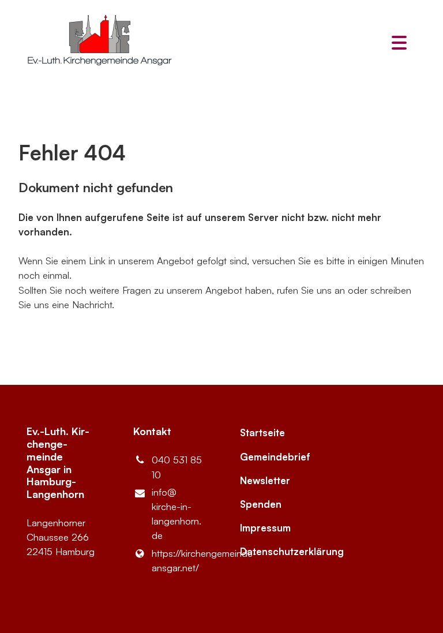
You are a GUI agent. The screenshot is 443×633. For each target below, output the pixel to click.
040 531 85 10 (177, 467)
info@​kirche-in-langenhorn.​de (176, 514)
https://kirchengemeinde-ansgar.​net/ (177, 560)
